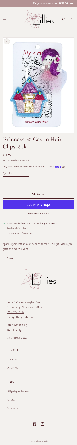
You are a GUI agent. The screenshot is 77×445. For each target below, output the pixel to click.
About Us (12, 368)
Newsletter (13, 408)
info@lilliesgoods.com (20, 317)
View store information (20, 233)
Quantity (7, 173)
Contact (11, 400)
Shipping (7, 160)
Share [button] (10, 258)
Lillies (38, 441)
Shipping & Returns (18, 391)
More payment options (39, 213)
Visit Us (12, 359)
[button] (5, 19)
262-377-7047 (15, 312)
